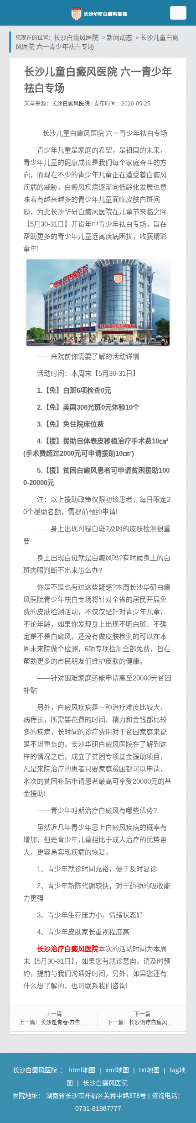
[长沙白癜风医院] (98, 13)
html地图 (81, 1069)
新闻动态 (119, 37)
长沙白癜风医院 (76, 37)
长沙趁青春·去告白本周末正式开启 (82, 1022)
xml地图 (117, 1069)
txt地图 (149, 1069)
